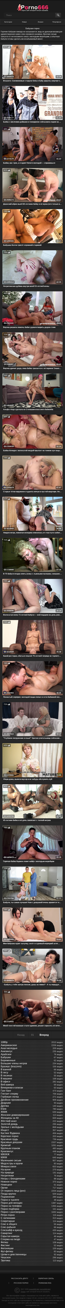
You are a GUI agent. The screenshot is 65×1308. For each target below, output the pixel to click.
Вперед (44, 1035)
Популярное (56, 22)
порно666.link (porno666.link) (40, 1289)
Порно (23, 1292)
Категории (8, 22)
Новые (24, 22)
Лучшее (40, 22)
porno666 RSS (45, 1283)
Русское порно (21, 1283)
